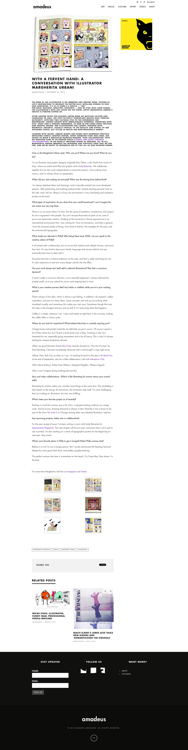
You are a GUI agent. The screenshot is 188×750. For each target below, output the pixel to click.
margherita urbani (68, 549)
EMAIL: (35, 681)
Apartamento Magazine (41, 549)
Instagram (71, 472)
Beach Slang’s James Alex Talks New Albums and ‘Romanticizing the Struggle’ (93, 635)
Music (111, 7)
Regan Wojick (78, 641)
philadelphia (83, 549)
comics (55, 549)
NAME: (35, 671)
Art (103, 7)
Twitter (83, 472)
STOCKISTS (126, 674)
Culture (122, 7)
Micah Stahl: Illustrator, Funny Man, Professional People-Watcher (48, 616)
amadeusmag (38, 92)
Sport (133, 7)
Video (143, 7)
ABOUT (125, 671)
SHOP (152, 7)
